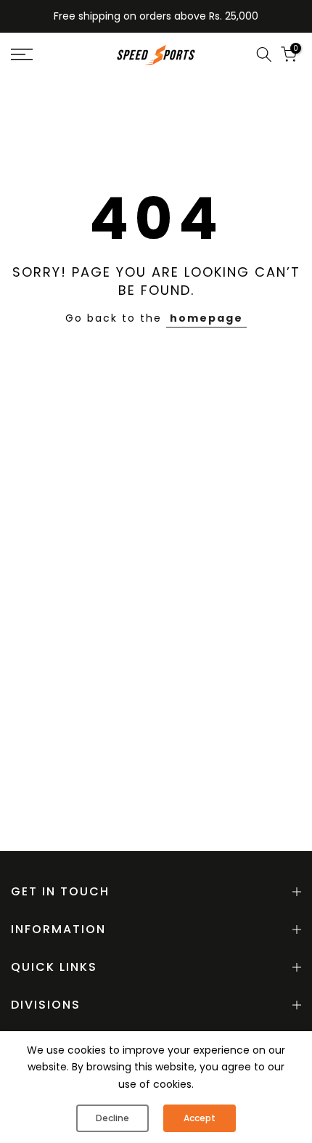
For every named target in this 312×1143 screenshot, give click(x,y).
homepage (206, 318)
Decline (112, 1118)
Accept (199, 1118)
